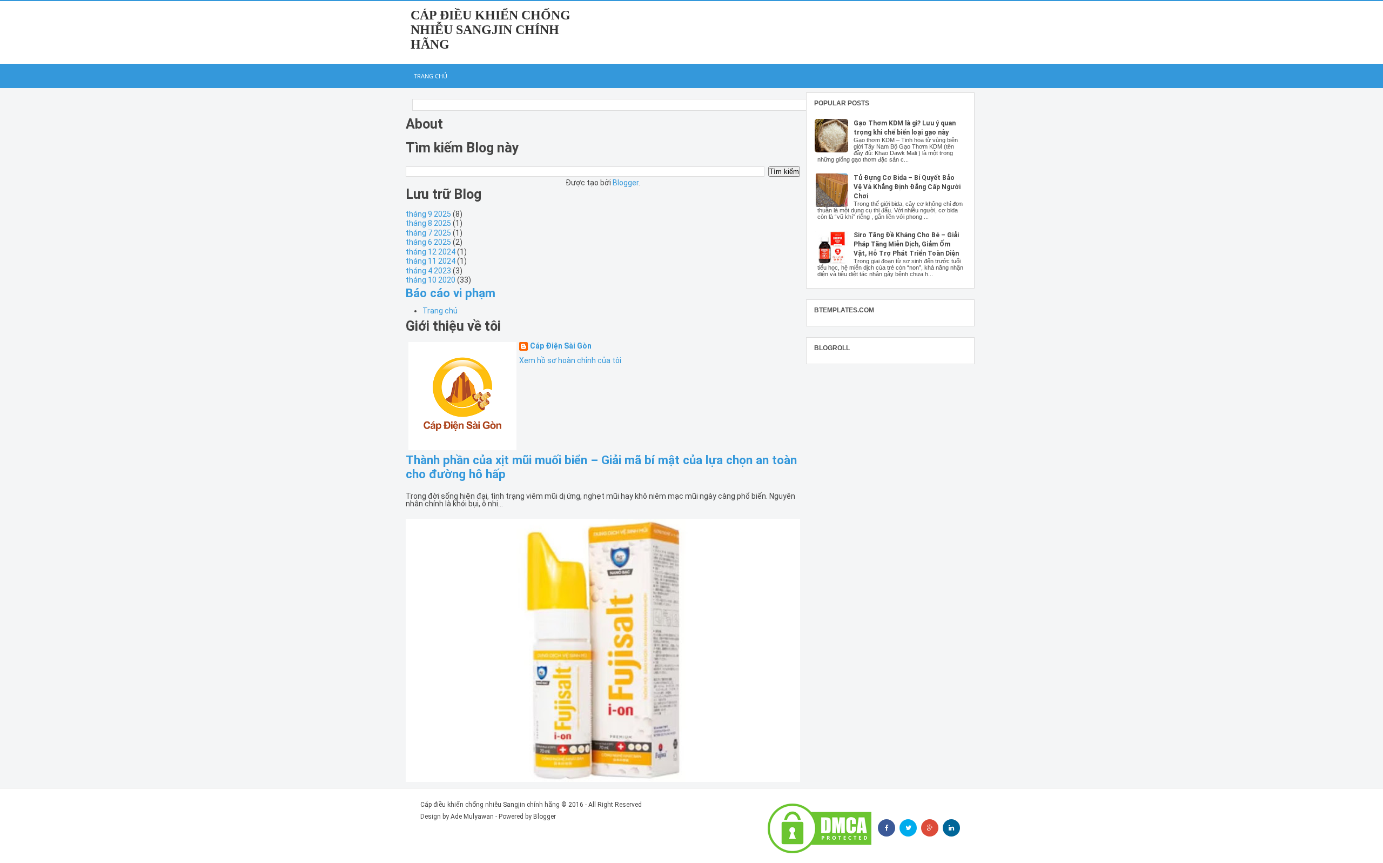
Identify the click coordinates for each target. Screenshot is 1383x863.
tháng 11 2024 (430, 261)
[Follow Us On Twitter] (908, 828)
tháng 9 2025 (428, 214)
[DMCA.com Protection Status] (820, 828)
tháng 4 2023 (428, 270)
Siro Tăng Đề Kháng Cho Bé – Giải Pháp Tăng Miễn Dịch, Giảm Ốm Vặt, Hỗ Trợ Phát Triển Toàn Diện (906, 244)
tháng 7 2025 (428, 233)
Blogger (626, 182)
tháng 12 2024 (430, 251)
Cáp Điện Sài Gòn (561, 346)
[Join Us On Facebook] (886, 828)
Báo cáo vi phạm (450, 293)
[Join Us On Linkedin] (951, 828)
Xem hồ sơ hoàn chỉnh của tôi (570, 360)
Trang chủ (430, 76)
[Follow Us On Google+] (929, 828)
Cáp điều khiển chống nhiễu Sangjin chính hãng (490, 29)
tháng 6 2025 (428, 242)
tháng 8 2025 (428, 223)
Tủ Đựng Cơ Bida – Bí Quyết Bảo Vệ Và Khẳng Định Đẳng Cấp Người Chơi (907, 187)
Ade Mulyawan (472, 816)
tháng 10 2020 (430, 280)
